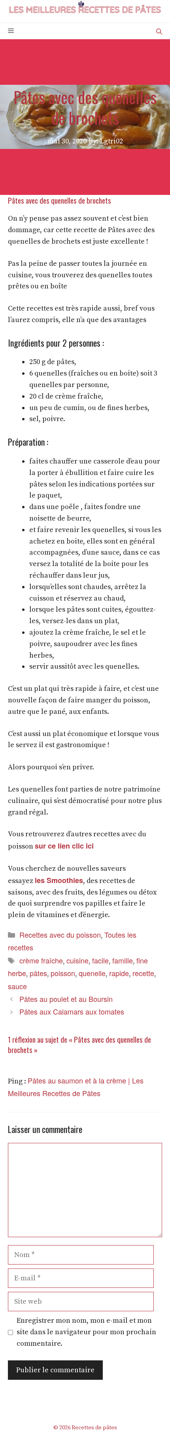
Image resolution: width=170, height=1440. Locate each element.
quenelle (92, 973)
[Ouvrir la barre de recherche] (159, 31)
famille (122, 960)
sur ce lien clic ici (64, 846)
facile (100, 960)
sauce (17, 986)
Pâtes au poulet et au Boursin (66, 999)
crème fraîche (41, 960)
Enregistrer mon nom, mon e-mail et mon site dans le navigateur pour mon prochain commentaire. (86, 1332)
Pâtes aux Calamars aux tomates (71, 1011)
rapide (119, 973)
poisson (63, 973)
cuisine (77, 960)
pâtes (38, 973)
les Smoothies (59, 880)
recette (143, 973)
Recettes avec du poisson (60, 934)
